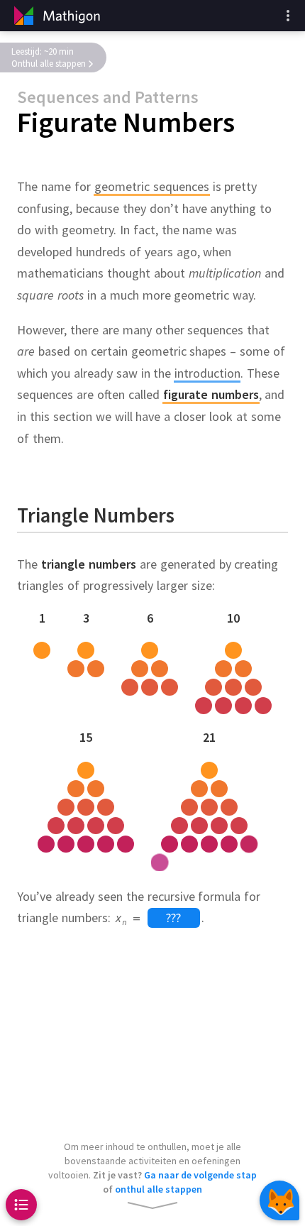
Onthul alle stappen (48, 64)
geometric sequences (151, 186)
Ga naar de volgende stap (200, 1174)
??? (173, 917)
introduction (207, 373)
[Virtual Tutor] (279, 1200)
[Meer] (288, 15)
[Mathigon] (55, 15)
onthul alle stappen (158, 1189)
